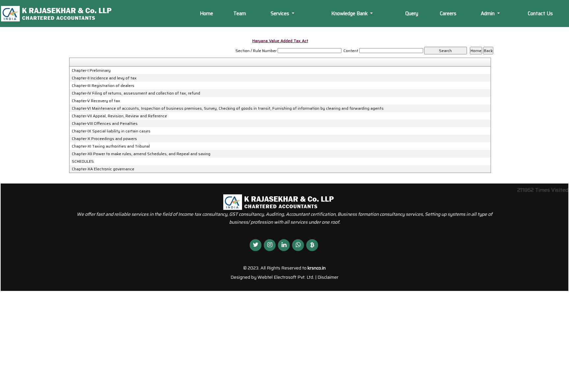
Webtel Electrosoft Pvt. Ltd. (285, 277)
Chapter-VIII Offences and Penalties (105, 123)
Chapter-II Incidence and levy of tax (104, 78)
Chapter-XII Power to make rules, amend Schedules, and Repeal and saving (141, 153)
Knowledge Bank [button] (350, 13)
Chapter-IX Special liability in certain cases (111, 131)
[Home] (62, 13)
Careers (448, 13)
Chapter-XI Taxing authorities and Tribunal (111, 146)
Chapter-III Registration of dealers (103, 85)
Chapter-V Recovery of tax (96, 100)
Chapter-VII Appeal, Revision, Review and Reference (119, 116)
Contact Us (540, 13)
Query (411, 13)
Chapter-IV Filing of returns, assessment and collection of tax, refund (136, 93)
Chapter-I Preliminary (91, 70)
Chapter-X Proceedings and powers (104, 138)
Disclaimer (328, 277)
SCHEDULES (83, 161)
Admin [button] (488, 13)
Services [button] (280, 13)
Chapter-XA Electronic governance (103, 169)
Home (206, 13)
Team (239, 13)
